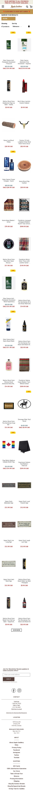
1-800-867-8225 (16, 703)
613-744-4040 (17, 707)
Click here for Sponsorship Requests (16, 713)
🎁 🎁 (16, 11)
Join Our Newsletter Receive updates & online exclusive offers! (16, 669)
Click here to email (16, 709)
